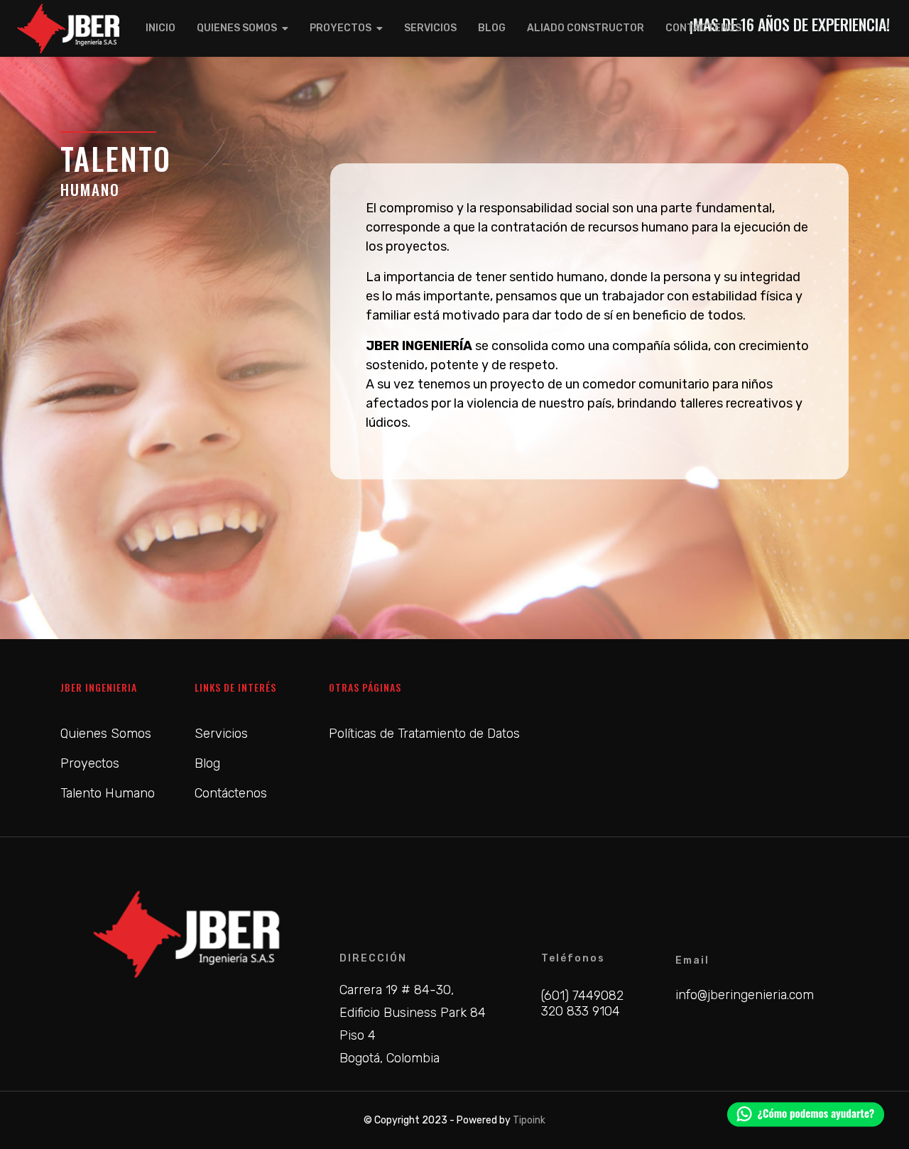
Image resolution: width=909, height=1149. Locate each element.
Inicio (160, 28)
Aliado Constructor (585, 28)
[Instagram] (822, 879)
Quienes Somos (237, 28)
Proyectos (340, 28)
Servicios (430, 28)
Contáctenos (703, 28)
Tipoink (529, 1120)
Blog (492, 28)
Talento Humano (107, 793)
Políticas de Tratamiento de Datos (424, 733)
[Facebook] (741, 879)
